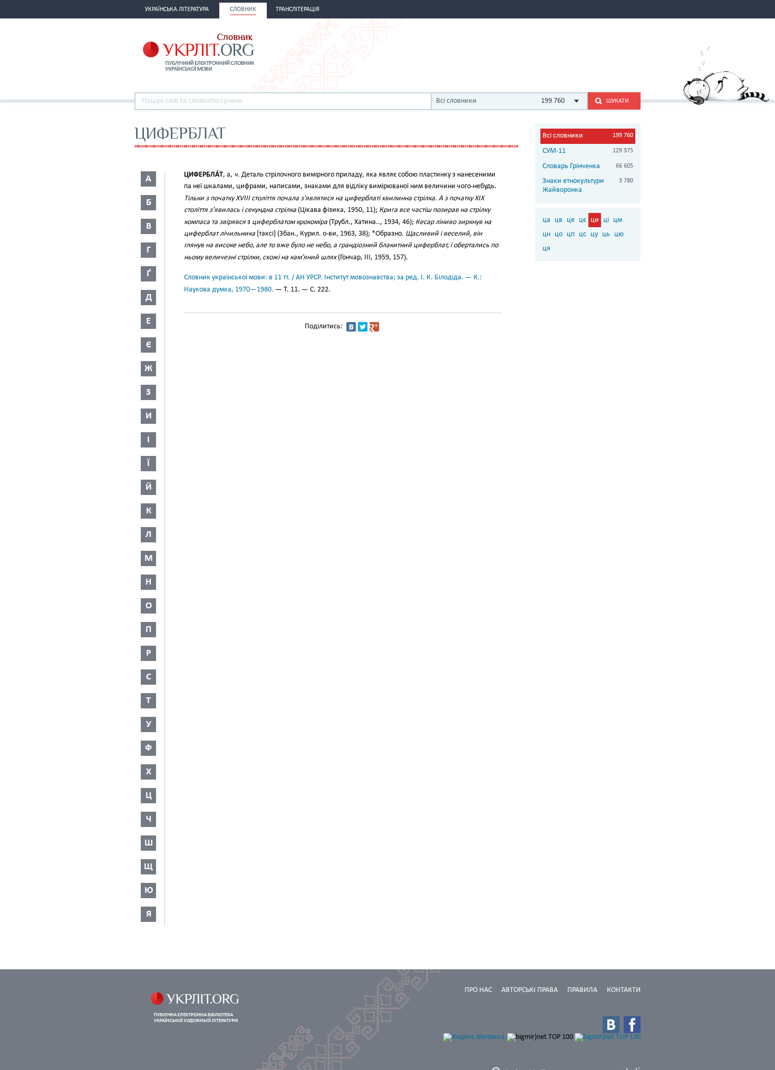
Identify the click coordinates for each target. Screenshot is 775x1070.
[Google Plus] (374, 327)
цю (619, 234)
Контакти (624, 990)
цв (559, 220)
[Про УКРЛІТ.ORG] (726, 103)
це (571, 220)
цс (582, 234)
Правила (582, 990)
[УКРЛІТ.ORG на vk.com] (611, 1024)
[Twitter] (362, 327)
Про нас (478, 990)
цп (571, 234)
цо (559, 234)
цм (617, 220)
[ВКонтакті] (351, 327)
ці (606, 220)
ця (546, 248)
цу (594, 234)
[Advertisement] (517, 51)
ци (594, 220)
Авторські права (529, 990)
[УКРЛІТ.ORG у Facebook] (632, 1024)
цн (546, 234)
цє (582, 220)
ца (546, 220)
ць (606, 234)
